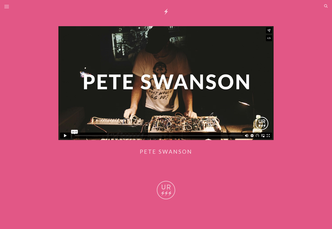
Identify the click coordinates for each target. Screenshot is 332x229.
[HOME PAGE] (166, 11)
